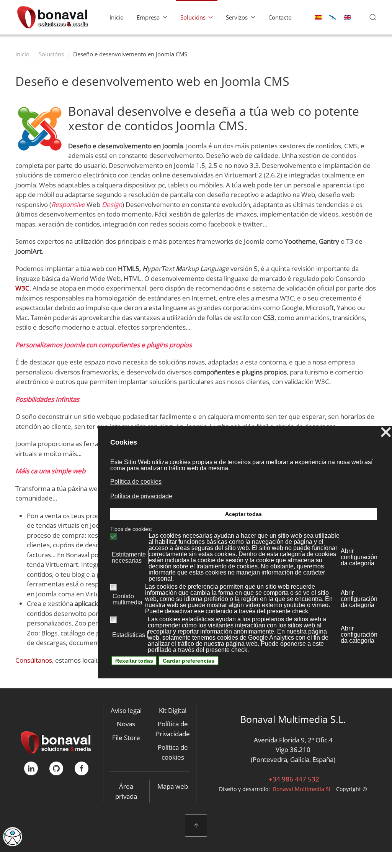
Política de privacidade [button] (141, 496)
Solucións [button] (193, 17)
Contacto (280, 17)
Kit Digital (172, 710)
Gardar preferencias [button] (188, 661)
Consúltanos (33, 660)
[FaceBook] (81, 768)
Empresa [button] (148, 17)
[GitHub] (56, 768)
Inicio (116, 17)
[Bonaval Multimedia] (56, 741)
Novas (126, 723)
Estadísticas (128, 635)
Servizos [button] (237, 17)
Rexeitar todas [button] (134, 661)
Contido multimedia (127, 599)
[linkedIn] (31, 768)
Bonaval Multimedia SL (302, 789)
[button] (373, 17)
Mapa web (172, 786)
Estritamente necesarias (129, 558)
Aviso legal (126, 710)
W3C (22, 288)
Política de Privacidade (173, 728)
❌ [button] (386, 432)
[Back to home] (52, 17)
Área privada (126, 791)
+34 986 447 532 (293, 779)
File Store (126, 737)
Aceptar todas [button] (243, 514)
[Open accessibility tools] (12, 836)
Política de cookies (173, 752)
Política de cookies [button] (136, 481)
